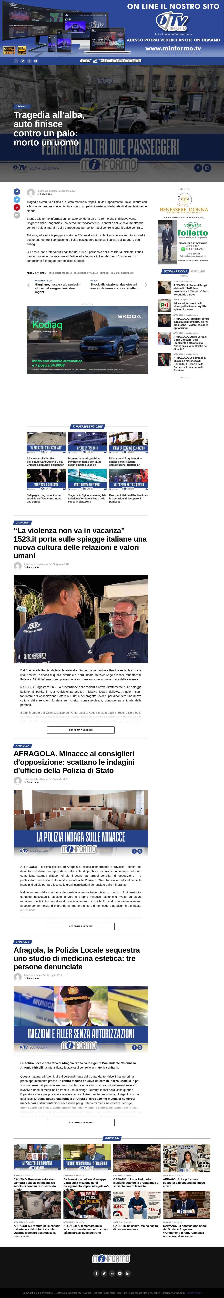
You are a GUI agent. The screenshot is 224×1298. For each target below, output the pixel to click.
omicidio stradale (123, 273)
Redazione (46, 194)
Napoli (105, 273)
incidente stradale (86, 273)
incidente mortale (61, 273)
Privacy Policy (194, 1293)
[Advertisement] (87, 397)
